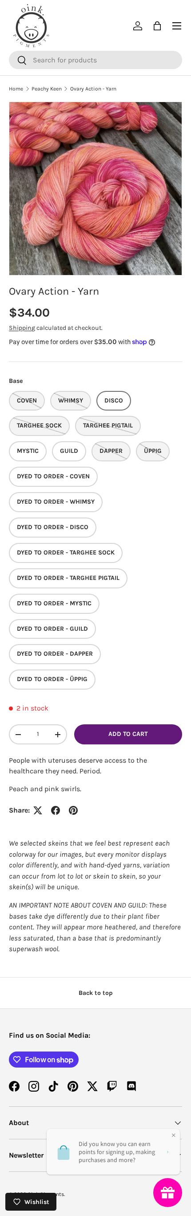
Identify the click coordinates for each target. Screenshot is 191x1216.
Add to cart (127, 734)
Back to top (96, 993)
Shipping (22, 328)
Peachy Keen (47, 89)
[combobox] (95, 60)
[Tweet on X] (38, 810)
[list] (95, 188)
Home (16, 89)
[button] (157, 26)
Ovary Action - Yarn (93, 89)
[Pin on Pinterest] (73, 810)
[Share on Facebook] (55, 810)
